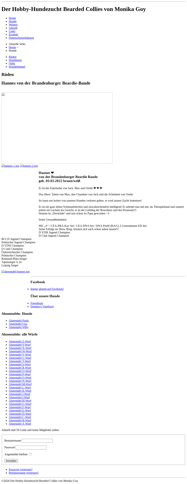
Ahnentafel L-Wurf (20, 387)
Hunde (13, 21)
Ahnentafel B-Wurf (20, 420)
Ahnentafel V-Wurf (20, 354)
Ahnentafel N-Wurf (20, 380)
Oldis (12, 63)
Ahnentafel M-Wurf (20, 384)
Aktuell (13, 27)
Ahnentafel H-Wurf (20, 400)
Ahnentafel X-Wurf (20, 348)
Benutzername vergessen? (24, 472)
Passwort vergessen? (21, 469)
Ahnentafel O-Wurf (20, 377)
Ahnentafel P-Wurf (20, 374)
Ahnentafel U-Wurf (20, 357)
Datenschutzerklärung (21, 37)
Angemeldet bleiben (16, 454)
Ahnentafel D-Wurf (20, 413)
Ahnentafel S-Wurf (20, 364)
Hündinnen (15, 60)
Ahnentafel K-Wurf (20, 390)
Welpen (13, 24)
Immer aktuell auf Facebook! (47, 288)
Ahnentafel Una (18, 323)
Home (12, 18)
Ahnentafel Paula (19, 320)
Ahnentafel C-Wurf (20, 417)
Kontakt (13, 34)
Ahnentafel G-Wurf (20, 404)
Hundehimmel (17, 66)
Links (12, 31)
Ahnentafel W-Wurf (20, 351)
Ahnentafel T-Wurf (20, 361)
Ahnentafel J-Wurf (19, 394)
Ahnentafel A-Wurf (20, 423)
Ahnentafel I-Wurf (19, 397)
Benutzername (12, 440)
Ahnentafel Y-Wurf (20, 344)
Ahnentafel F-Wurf (20, 407)
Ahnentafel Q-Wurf (20, 371)
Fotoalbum (36, 303)
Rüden (12, 56)
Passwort (9, 447)
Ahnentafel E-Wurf (20, 410)
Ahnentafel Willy (18, 327)
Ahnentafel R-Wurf (20, 367)
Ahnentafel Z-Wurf (20, 341)
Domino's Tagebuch (42, 306)
